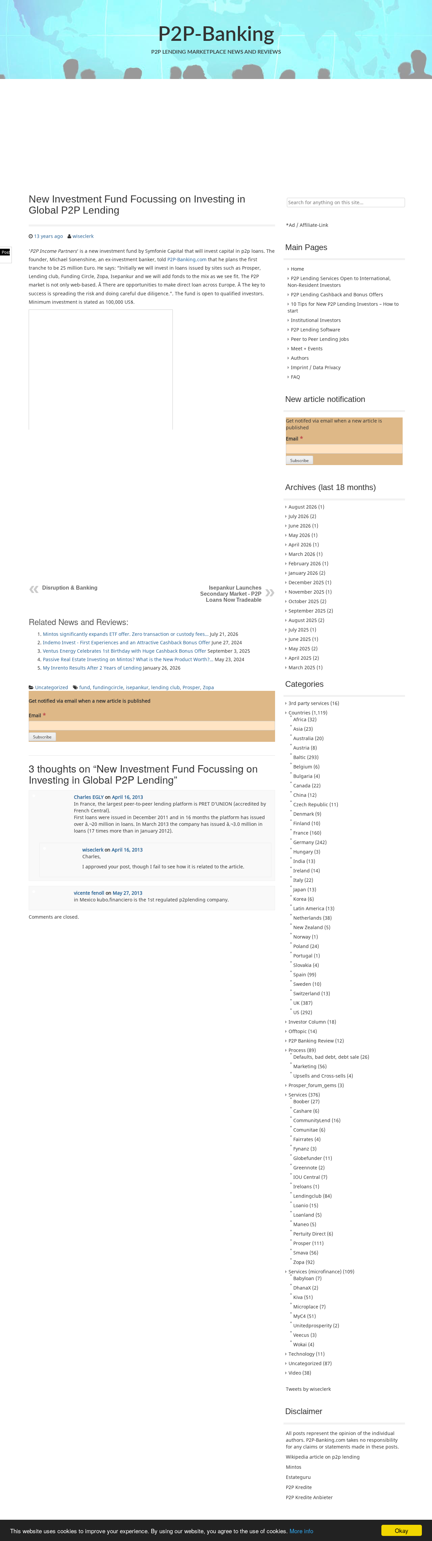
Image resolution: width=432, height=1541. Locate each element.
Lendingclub (307, 1196)
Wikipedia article (305, 1457)
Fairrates (303, 1139)
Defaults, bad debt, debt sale (326, 1057)
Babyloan (303, 1278)
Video (295, 1373)
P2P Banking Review (311, 1040)
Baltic (299, 757)
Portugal (303, 955)
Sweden (302, 984)
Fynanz (301, 1148)
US (296, 1012)
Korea (299, 899)
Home (297, 269)
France (300, 833)
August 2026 (303, 507)
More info (301, 1530)
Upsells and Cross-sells (319, 1076)
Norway (301, 937)
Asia (298, 729)
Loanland (303, 1215)
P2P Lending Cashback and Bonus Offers (337, 294)
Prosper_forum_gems (312, 1085)
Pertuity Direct (309, 1234)
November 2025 (306, 592)
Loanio (300, 1205)
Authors (300, 358)
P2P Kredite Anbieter (309, 1497)
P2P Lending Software (315, 329)
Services (298, 1094)
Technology (302, 1354)
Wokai (300, 1344)
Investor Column (307, 1022)
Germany (303, 842)
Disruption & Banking (70, 588)
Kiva (298, 1297)
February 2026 (305, 563)
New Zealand (308, 927)
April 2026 (300, 544)
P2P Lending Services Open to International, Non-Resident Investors (339, 281)
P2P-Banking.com (187, 259)
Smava (300, 1252)
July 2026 (299, 516)
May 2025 (299, 648)
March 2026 (302, 554)
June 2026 (300, 525)
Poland (301, 946)
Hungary (303, 851)
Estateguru (298, 1477)
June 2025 (300, 639)
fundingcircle (108, 687)
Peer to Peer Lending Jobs (320, 339)
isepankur (137, 687)
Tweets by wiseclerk (308, 1389)
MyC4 (299, 1316)
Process (297, 1050)
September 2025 (307, 610)
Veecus (301, 1335)
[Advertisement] (215, 132)
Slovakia (302, 965)
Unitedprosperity (312, 1325)
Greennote (305, 1167)
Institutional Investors (316, 320)
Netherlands (307, 918)
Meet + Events (307, 348)
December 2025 (306, 582)
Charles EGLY (89, 797)
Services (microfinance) (315, 1271)
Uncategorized (51, 687)
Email (37, 715)
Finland (301, 823)
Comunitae (305, 1130)
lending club (165, 687)
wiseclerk (83, 236)
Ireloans (302, 1186)
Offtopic (298, 1031)
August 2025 (303, 620)
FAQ (295, 377)
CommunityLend (311, 1120)
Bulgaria (303, 776)
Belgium (302, 766)
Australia (303, 738)
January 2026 (303, 573)
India (299, 861)
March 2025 (302, 667)
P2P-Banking (216, 35)
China (299, 795)
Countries (299, 712)
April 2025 (300, 658)
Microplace (305, 1306)
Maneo (301, 1224)
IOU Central (306, 1177)
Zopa (208, 687)
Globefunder (307, 1158)
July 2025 (299, 629)
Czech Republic (310, 804)
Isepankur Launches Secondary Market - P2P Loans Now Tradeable (231, 594)
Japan (299, 889)
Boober (301, 1101)
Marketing (305, 1066)
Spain (299, 974)
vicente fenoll (89, 893)
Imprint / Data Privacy (316, 367)
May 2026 (299, 535)
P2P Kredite (299, 1487)
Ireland (301, 870)
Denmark (303, 814)
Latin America (308, 908)
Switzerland (306, 993)
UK (296, 1003)
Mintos (293, 1467)
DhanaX (302, 1288)
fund (84, 687)
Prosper (191, 687)
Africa (299, 719)
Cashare (302, 1111)
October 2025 (304, 601)
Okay (401, 1530)
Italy (298, 880)
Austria (301, 748)
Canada (301, 785)
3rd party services (309, 703)
